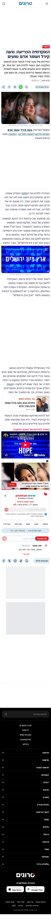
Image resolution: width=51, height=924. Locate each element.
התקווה (12, 134)
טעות (10, 384)
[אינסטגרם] (15, 560)
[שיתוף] (3, 87)
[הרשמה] (6, 510)
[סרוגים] (25, 875)
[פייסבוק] (3, 560)
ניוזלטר (25, 744)
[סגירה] (5, 496)
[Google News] (26, 560)
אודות (20, 905)
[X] (15, 87)
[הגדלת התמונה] (46, 249)
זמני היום (20, 902)
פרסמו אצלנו (41, 902)
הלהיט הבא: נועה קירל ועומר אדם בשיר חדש (20, 404)
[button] (47, 461)
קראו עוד (12, 485)
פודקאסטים (25, 739)
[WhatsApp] (21, 87)
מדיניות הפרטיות (32, 905)
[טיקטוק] (21, 560)
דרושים (25, 730)
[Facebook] (9, 87)
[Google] (26, 87)
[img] (25, 259)
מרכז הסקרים (25, 725)
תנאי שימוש (10, 902)
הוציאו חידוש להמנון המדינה (34, 134)
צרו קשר (30, 902)
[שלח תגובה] (4, 538)
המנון (24, 193)
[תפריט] (46, 3)
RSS (14, 905)
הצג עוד (26, 554)
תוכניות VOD (25, 734)
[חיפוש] (3, 3)
